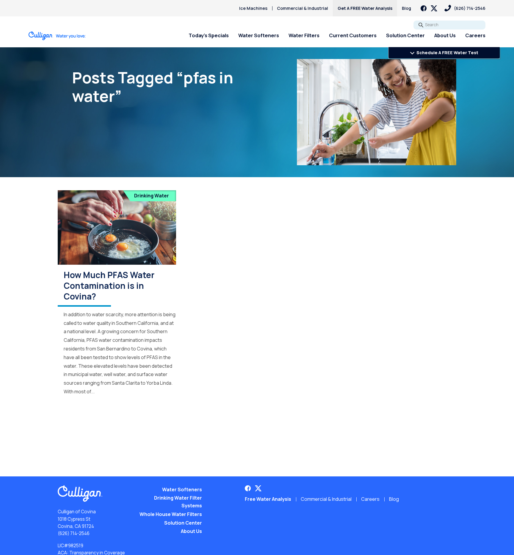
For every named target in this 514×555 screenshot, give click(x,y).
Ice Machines (253, 8)
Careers (475, 35)
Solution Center (405, 35)
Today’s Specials (209, 35)
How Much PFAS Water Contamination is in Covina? (109, 285)
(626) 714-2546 (74, 533)
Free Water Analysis (268, 499)
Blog (406, 8)
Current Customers (353, 35)
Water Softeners (258, 35)
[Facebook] (424, 8)
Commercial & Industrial (302, 8)
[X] (434, 8)
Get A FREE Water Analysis (365, 8)
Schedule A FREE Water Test (447, 52)
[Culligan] (57, 35)
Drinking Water (151, 195)
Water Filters (304, 35)
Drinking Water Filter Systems (178, 502)
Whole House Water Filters (171, 514)
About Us (445, 35)
